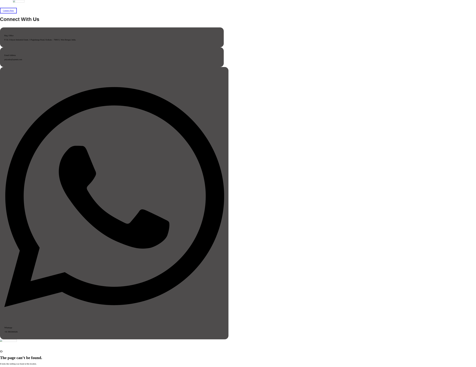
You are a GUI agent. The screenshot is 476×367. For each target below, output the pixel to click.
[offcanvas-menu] (1, 351)
